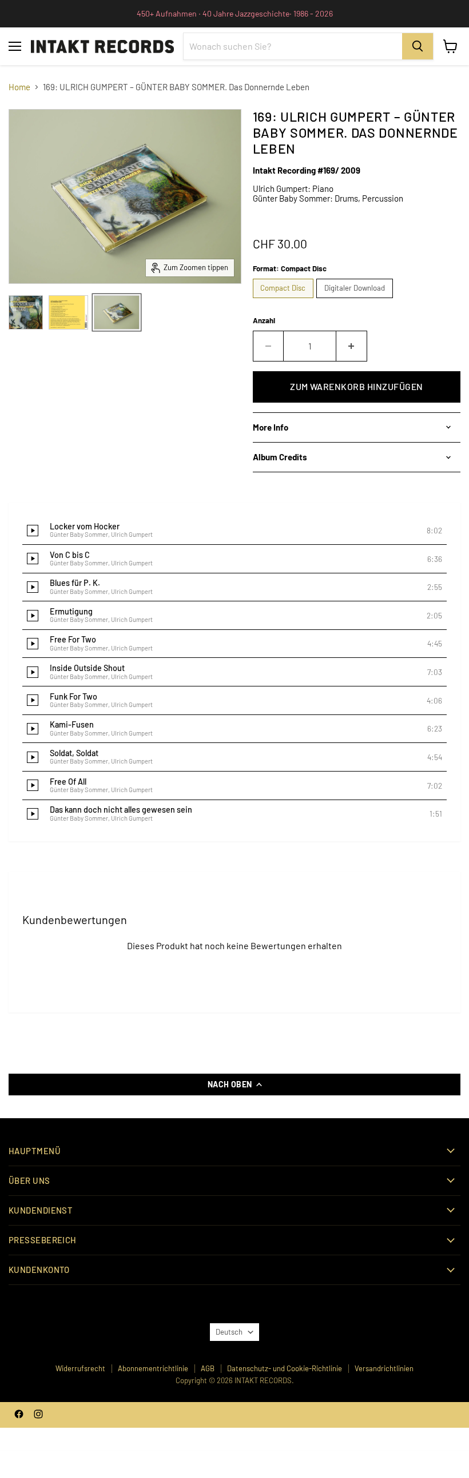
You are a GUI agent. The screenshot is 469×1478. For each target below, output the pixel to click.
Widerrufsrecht (80, 1368)
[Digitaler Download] (356, 300)
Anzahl (264, 320)
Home (19, 87)
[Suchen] (417, 46)
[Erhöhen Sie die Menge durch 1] (351, 346)
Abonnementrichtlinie (153, 1368)
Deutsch (229, 1331)
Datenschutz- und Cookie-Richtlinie (284, 1368)
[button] (234, 530)
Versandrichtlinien (384, 1368)
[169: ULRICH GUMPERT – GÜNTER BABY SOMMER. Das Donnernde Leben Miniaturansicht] (25, 312)
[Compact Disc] (285, 300)
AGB (207, 1368)
